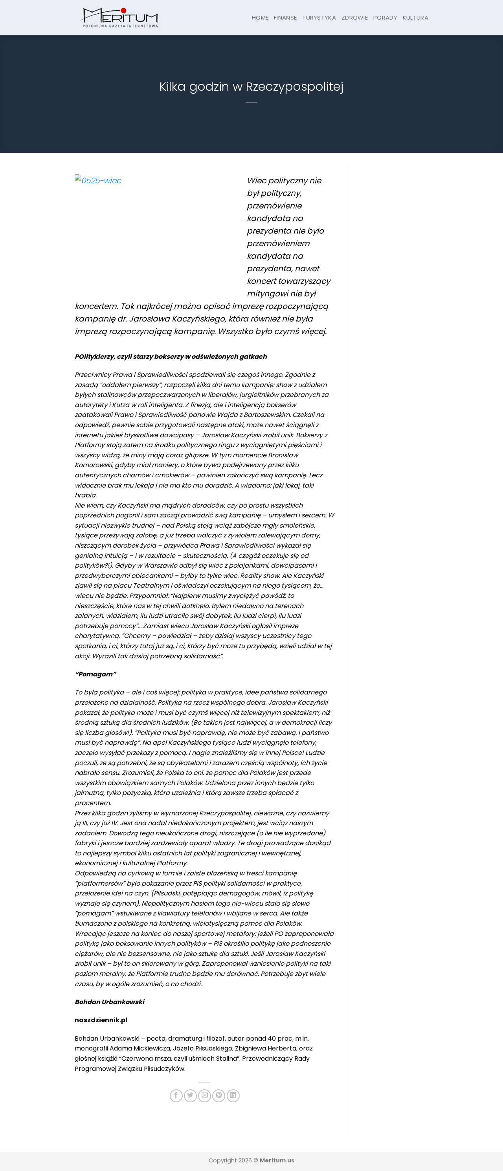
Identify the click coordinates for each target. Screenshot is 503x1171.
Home (260, 17)
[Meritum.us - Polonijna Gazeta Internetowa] (120, 17)
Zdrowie (354, 17)
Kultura (415, 17)
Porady (385, 17)
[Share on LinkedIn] (233, 1095)
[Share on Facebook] (176, 1095)
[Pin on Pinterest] (218, 1095)
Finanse (285, 17)
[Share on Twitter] (190, 1095)
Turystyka (319, 17)
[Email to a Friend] (204, 1095)
